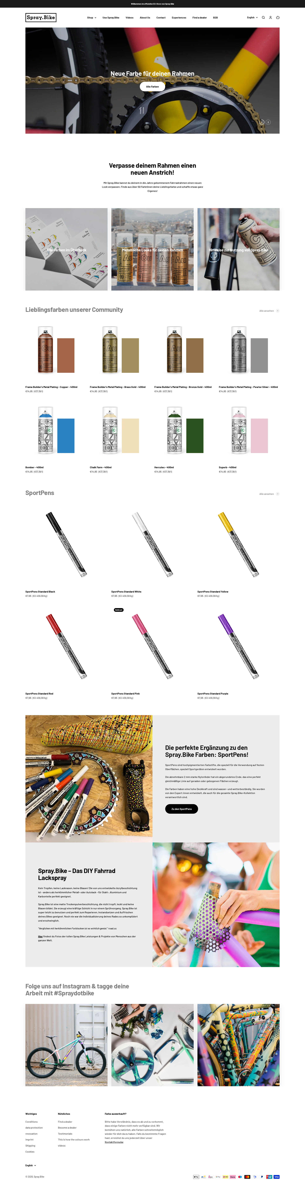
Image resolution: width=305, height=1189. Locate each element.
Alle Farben (152, 86)
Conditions (31, 1121)
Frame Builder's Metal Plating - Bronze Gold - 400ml (183, 386)
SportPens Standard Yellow (212, 591)
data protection (34, 1127)
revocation (31, 1133)
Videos (129, 17)
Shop (90, 17)
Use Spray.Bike (111, 17)
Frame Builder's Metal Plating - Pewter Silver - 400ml (248, 386)
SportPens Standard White (126, 591)
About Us (145, 17)
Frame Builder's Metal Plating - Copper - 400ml (51, 386)
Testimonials (65, 1133)
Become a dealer (67, 1127)
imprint (29, 1139)
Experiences (179, 17)
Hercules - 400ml (164, 467)
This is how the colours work (74, 1139)
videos (61, 1145)
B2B (215, 17)
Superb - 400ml (227, 467)
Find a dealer (200, 17)
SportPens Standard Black (40, 591)
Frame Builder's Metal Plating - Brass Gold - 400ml (118, 386)
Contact (161, 17)
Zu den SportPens (182, 808)
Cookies (29, 1151)
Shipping (30, 1145)
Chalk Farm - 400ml (101, 467)
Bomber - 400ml (34, 467)
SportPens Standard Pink (125, 693)
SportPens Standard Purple (212, 693)
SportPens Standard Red (39, 693)
